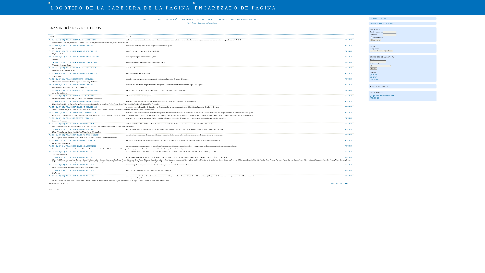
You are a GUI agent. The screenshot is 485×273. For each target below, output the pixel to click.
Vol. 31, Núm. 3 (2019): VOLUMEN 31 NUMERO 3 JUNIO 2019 (71, 118)
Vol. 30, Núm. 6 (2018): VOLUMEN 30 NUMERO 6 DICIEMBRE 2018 (73, 90)
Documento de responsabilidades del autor (382, 95)
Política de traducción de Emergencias (381, 23)
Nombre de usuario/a (376, 32)
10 (347, 184)
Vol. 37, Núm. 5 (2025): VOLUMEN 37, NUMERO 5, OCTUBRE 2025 (73, 107)
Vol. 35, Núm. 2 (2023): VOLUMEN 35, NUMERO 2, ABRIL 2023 (71, 85)
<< (332, 184)
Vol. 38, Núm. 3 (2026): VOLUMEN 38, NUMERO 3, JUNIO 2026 (71, 165)
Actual (211, 19)
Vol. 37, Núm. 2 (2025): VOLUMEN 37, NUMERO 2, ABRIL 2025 (71, 46)
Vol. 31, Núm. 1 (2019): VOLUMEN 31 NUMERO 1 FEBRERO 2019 (72, 68)
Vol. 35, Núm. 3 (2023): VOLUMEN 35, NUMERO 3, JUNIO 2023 (71, 152)
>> (350, 184)
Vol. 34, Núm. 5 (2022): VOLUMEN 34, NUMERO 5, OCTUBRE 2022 (73, 129)
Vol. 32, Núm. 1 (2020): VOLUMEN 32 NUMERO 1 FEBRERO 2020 (72, 112)
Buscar (200, 19)
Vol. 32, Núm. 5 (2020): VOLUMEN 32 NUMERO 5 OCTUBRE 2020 (72, 40)
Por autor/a (373, 76)
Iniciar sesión (172, 19)
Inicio (145, 19)
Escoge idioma (374, 49)
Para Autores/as (374, 97)
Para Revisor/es (374, 99)
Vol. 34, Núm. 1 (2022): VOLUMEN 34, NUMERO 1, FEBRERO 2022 (73, 62)
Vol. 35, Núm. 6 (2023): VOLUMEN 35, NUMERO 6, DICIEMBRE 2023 (74, 57)
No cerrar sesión (378, 38)
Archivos (223, 19)
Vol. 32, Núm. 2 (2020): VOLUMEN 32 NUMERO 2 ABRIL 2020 (71, 79)
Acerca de (157, 19)
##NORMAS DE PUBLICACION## (243, 19)
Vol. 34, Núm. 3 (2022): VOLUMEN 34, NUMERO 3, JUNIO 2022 (71, 176)
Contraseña (373, 35)
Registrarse (187, 19)
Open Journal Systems (378, 18)
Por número (373, 74)
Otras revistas (374, 79)
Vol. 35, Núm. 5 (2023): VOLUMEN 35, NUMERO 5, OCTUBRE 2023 (73, 51)
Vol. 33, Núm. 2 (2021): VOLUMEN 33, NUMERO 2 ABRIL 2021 (71, 124)
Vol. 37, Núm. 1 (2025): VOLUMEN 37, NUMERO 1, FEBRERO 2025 (73, 140)
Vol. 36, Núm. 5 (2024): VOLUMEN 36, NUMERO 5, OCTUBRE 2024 (73, 73)
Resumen (348, 40)
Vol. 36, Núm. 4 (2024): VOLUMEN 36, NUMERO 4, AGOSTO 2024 (72, 146)
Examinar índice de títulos (207, 23)
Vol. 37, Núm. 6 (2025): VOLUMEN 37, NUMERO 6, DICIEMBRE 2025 (74, 135)
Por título (373, 77)
